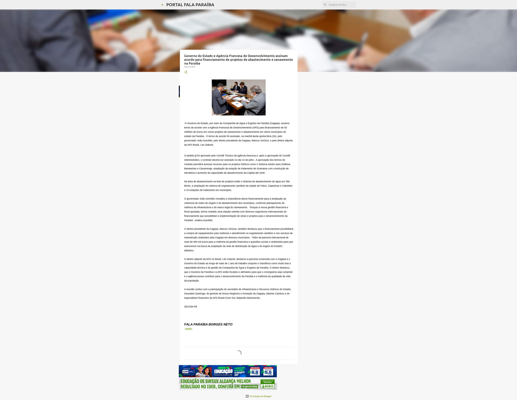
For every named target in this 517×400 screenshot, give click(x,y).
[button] (185, 72)
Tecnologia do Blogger (260, 396)
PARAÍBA (188, 329)
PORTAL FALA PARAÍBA (190, 4)
